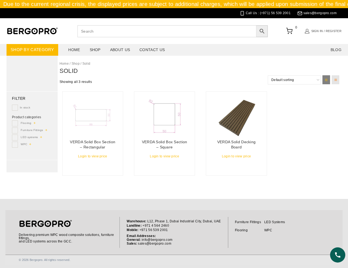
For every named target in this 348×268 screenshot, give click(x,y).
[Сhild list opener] (35, 123)
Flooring (26, 122)
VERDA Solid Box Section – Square (164, 144)
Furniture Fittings (32, 130)
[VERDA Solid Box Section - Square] (164, 116)
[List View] (335, 79)
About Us (120, 50)
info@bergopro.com (157, 240)
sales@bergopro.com (154, 243)
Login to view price (92, 156)
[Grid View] (326, 79)
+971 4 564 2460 (155, 226)
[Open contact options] (337, 255)
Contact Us (152, 50)
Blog (336, 50)
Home (74, 50)
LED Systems (274, 222)
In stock (25, 107)
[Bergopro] (32, 31)
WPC (24, 144)
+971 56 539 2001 (153, 230)
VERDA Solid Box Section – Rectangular (92, 144)
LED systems (29, 137)
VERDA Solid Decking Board (236, 144)
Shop (95, 50)
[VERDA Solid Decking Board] (236, 116)
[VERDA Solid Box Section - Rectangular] (93, 116)
